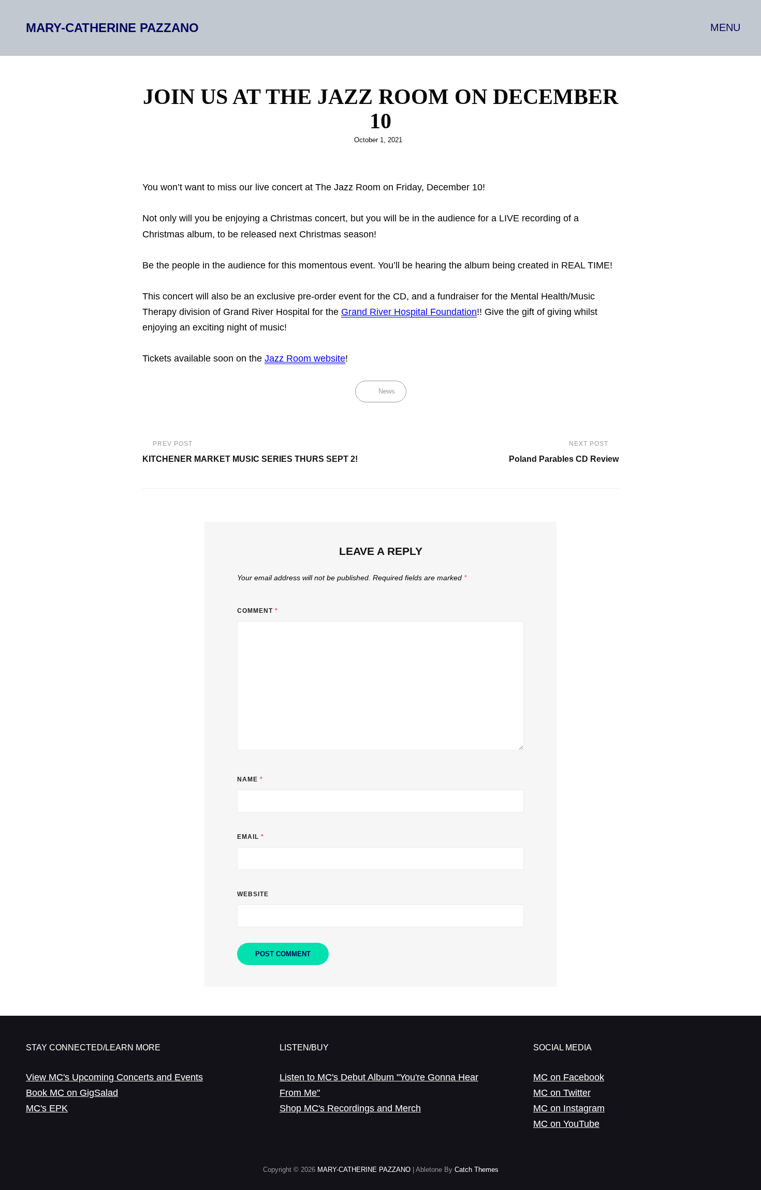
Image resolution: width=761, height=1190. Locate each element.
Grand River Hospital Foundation (409, 312)
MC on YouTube (566, 1124)
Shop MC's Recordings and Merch (350, 1108)
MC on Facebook (568, 1077)
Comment (257, 610)
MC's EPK (47, 1108)
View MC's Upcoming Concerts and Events (114, 1077)
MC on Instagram (569, 1108)
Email (250, 836)
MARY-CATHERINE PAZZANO (112, 28)
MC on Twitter (562, 1093)
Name (250, 779)
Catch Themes (477, 1169)
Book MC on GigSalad (72, 1093)
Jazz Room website (305, 358)
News (386, 391)
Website (253, 894)
